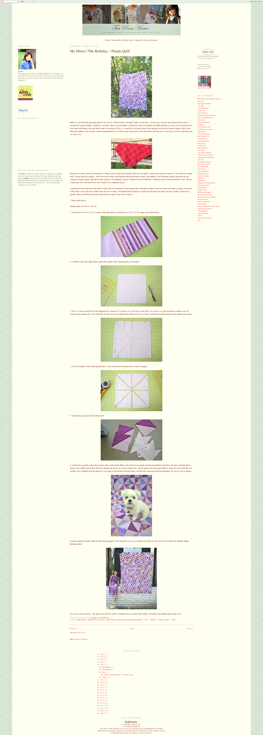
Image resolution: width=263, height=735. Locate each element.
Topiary (200, 215)
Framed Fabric (202, 131)
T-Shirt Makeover (203, 211)
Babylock (82, 620)
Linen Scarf (201, 150)
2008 (102, 713)
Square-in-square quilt (204, 201)
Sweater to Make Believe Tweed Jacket (208, 206)
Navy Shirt (201, 159)
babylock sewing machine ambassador (125, 620)
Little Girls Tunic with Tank (205, 155)
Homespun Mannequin (204, 134)
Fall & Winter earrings (204, 122)
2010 (102, 708)
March (105, 677)
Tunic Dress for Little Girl (205, 218)
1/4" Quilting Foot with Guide (128, 311)
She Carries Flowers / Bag (205, 194)
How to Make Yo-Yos (203, 136)
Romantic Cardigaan (203, 176)
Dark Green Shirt (202, 113)
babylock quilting (97, 620)
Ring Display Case (203, 173)
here (79, 134)
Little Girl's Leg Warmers (205, 153)
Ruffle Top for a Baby (204, 185)
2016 (102, 693)
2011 (102, 705)
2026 (102, 654)
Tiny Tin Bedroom (203, 213)
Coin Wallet (201, 106)
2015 (102, 695)
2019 (102, 685)
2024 (102, 659)
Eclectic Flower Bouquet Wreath (207, 115)
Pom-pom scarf (202, 169)
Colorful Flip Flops (203, 108)
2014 (102, 698)
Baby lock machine (152, 311)
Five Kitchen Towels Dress (205, 129)
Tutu (199, 220)
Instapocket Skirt (202, 138)
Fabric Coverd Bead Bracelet (206, 117)
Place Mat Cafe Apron (204, 164)
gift (146, 620)
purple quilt (164, 620)
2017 (102, 690)
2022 (102, 664)
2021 (102, 680)
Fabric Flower (201, 120)
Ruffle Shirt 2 (201, 181)
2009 (102, 711)
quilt (174, 620)
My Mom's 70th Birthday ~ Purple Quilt (100, 50)
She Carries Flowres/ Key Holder (207, 197)
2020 (102, 682)
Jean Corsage (201, 143)
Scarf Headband (202, 187)
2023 (102, 662)
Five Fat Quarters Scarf (204, 127)
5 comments (103, 617)
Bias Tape (200, 101)
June (104, 672)
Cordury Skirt (201, 110)
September (106, 670)
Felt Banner (201, 125)
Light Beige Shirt (202, 148)
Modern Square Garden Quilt (206, 157)
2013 (102, 700)
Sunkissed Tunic (202, 204)
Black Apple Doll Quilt (204, 104)
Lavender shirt (202, 145)
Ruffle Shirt (201, 178)
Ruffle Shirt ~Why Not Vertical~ (207, 183)
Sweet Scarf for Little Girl (205, 209)
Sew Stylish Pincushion (204, 192)
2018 (102, 687)
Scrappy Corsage (202, 190)
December (106, 667)
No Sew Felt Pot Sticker (204, 162)
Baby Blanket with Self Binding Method (209, 99)
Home (131, 628)
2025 (102, 657)
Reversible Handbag (203, 171)
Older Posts (190, 628)
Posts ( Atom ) (81, 632)
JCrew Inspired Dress (203, 141)
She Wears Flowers (203, 199)
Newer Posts (73, 628)
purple (153, 620)
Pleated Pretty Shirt (203, 166)
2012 (102, 703)
